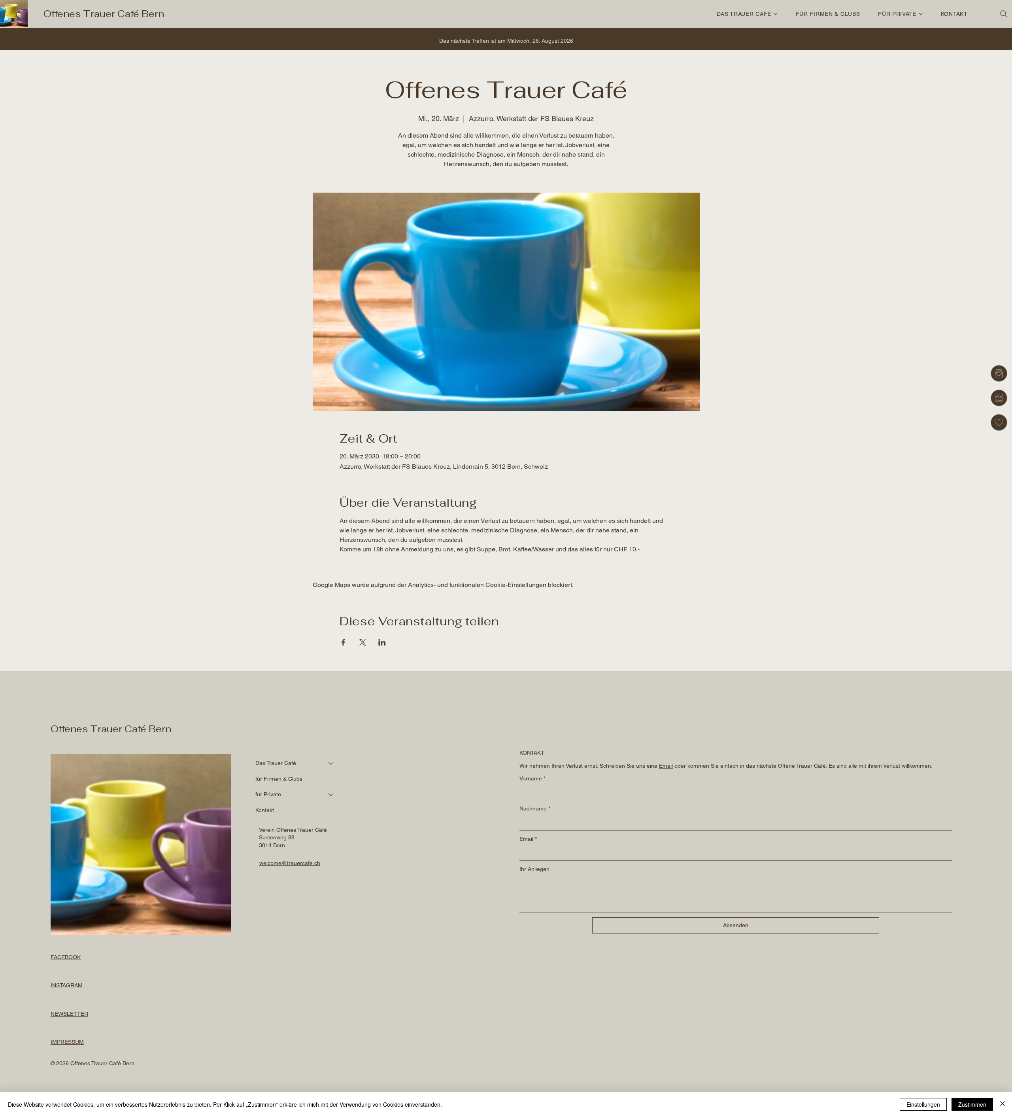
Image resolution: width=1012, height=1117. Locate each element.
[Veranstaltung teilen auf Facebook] (343, 642)
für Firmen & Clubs (278, 779)
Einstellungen (923, 1104)
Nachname (534, 808)
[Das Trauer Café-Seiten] (776, 14)
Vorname (532, 778)
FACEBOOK (66, 957)
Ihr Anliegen (534, 869)
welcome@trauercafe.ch (289, 863)
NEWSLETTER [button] (69, 1014)
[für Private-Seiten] (921, 14)
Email (528, 839)
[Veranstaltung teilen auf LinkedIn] (382, 642)
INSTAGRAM (67, 985)
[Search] (1003, 14)
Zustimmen (972, 1104)
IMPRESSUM (67, 1042)
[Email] (999, 373)
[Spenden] (999, 422)
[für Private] (331, 795)
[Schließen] (1002, 1104)
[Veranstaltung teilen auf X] (362, 642)
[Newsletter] (999, 398)
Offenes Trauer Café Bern (103, 14)
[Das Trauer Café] (331, 763)
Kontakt (264, 810)
